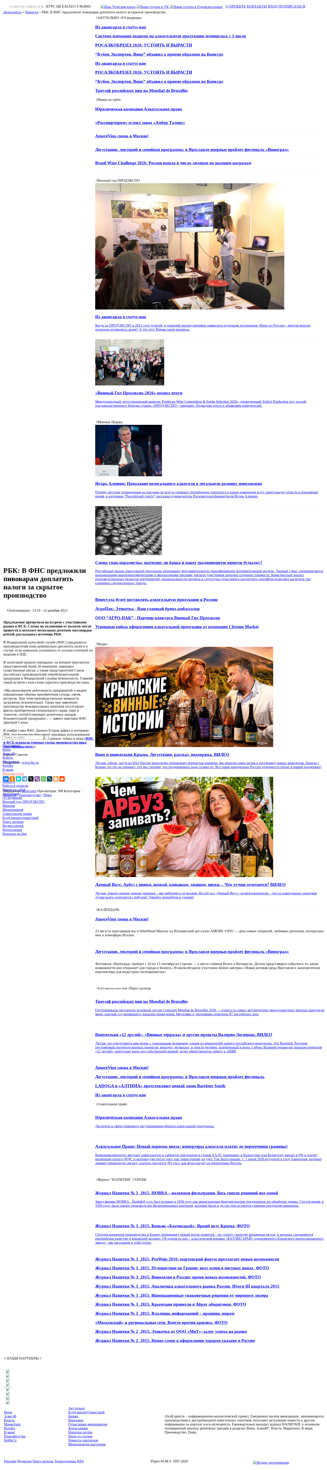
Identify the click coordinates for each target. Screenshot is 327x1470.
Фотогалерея (12, 830)
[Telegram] (24, 779)
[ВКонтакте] (6, 779)
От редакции (12, 798)
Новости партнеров (83, 1440)
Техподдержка (65, 1461)
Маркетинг (10, 762)
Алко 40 (8, 753)
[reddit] (62, 779)
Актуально (10, 794)
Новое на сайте (14, 790)
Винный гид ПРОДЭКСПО (23, 802)
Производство (13, 774)
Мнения (8, 806)
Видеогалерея (12, 826)
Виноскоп (75, 1420)
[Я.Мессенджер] (18, 779)
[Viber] (37, 779)
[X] (31, 779)
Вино (6, 749)
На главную (11, 745)
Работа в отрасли (15, 786)
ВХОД (273, 6)
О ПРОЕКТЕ (236, 6)
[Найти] (46, 737)
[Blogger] (56, 779)
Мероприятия (12, 810)
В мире (7, 770)
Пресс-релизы (13, 822)
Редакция (24, 1461)
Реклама (10, 1461)
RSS (80, 1461)
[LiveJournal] (49, 779)
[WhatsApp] (43, 779)
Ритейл (7, 766)
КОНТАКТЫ (257, 6)
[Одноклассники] (12, 779)
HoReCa (8, 782)
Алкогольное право (17, 814)
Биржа (73, 1416)
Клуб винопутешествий (20, 818)
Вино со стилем (80, 1436)
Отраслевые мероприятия (87, 1424)
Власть (7, 757)
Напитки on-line (14, 834)
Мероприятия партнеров (87, 1444)
